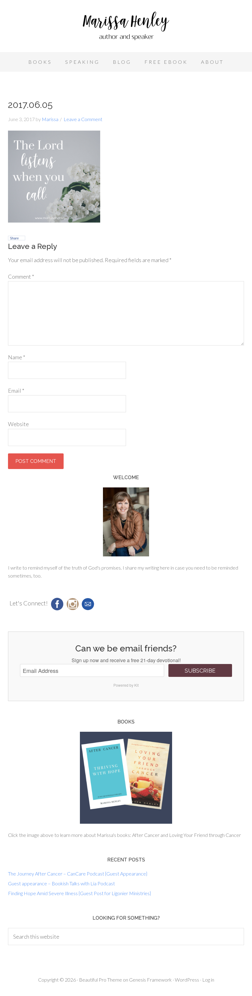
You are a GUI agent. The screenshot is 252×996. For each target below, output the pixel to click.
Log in (208, 980)
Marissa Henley (126, 27)
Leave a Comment (83, 119)
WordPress (187, 980)
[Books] (126, 778)
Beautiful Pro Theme (100, 980)
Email (16, 390)
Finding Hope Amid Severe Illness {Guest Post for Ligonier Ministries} (79, 893)
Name (16, 357)
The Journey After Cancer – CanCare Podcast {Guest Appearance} (77, 873)
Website (18, 424)
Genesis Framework (150, 980)
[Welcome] (126, 521)
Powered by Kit (126, 685)
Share (14, 238)
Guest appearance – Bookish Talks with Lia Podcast (61, 883)
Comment (21, 276)
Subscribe (200, 670)
